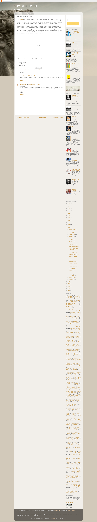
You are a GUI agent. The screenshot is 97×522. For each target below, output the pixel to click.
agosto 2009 (71, 236)
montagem (68, 418)
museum (77, 423)
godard (72, 377)
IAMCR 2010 (71, 251)
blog (71, 321)
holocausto (68, 382)
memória (73, 414)
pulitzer (70, 448)
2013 (69, 220)
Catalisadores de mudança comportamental (75, 76)
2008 (69, 281)
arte (21, 69)
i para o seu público (73, 263)
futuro (69, 374)
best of (74, 317)
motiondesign (78, 419)
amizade (70, 300)
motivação (70, 420)
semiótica (79, 458)
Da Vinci (67, 341)
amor (74, 300)
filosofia (75, 369)
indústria (77, 384)
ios (66, 394)
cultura (74, 338)
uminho (72, 478)
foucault (69, 373)
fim (80, 369)
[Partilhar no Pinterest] (41, 68)
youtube (72, 491)
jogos (67, 397)
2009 (69, 227)
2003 (69, 290)
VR (73, 488)
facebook (68, 364)
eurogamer (68, 359)
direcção (67, 345)
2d (66, 295)
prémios (76, 443)
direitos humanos (75, 345)
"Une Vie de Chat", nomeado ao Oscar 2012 (76, 53)
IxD (80, 394)
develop (74, 344)
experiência (68, 362)
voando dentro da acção (74, 254)
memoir (67, 414)
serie (69, 459)
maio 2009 (71, 241)
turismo (78, 477)
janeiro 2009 (71, 279)
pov (72, 443)
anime (77, 307)
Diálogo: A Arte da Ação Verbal (75, 180)
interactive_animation (73, 388)
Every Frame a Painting (76, 359)
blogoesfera (75, 321)
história (68, 381)
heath (78, 379)
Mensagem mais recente (23, 117)
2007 (69, 283)
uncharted (68, 480)
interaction (73, 387)
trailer (72, 476)
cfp (78, 325)
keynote (72, 399)
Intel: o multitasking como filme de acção (76, 32)
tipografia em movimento (74, 266)
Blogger (65, 518)
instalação (68, 387)
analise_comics (74, 301)
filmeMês (68, 369)
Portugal (74, 442)
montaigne (73, 418)
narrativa (34, 69)
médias (73, 413)
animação (68, 307)
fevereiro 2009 (72, 277)
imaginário (68, 384)
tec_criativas (69, 470)
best (67, 317)
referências (70, 451)
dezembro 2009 (72, 229)
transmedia (77, 476)
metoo (71, 415)
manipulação (78, 408)
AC (80, 295)
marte (67, 410)
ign (69, 383)
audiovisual (78, 313)
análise (79, 300)
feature (73, 367)
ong (69, 434)
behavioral (72, 316)
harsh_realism (71, 379)
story (78, 464)
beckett (67, 316)
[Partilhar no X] (38, 68)
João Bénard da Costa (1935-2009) (73, 249)
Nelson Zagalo (23, 84)
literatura (74, 404)
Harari (79, 378)
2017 (69, 213)
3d (71, 295)
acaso (75, 297)
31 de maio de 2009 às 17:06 (29, 75)
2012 (69, 222)
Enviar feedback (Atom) (27, 119)
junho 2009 (71, 239)
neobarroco (68, 428)
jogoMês (77, 396)
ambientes (78, 298)
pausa (69, 437)
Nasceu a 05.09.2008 (74, 190)
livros (56, 24)
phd (67, 439)
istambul (76, 394)
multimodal (68, 423)
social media (70, 463)
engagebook (68, 354)
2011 (69, 224)
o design (70, 259)
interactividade (28, 69)
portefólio (69, 442)
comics (23, 69)
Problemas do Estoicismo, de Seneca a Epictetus (76, 96)
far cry (72, 365)
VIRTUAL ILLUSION (25, 6)
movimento (75, 420)
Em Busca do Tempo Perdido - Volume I (76, 170)
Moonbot (67, 419)
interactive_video (69, 389)
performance (77, 437)
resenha (78, 453)
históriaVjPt (76, 381)
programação (77, 444)
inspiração (77, 386)
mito (77, 415)
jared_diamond (71, 395)
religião (74, 451)
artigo (78, 312)
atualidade (72, 313)
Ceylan (75, 325)
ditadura (78, 346)
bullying (77, 322)
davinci (71, 342)
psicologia (68, 447)
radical (78, 448)
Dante (67, 342)
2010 (69, 226)
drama (67, 350)
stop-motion (73, 464)
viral (75, 487)
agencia (79, 297)
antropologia (68, 309)
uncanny (77, 478)
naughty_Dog (71, 427)
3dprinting (76, 295)
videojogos (77, 486)
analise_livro (70, 306)
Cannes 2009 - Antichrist (74, 252)
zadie (76, 491)
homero (73, 382)
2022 (69, 205)
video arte (68, 484)
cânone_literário (70, 323)
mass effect (75, 410)
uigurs (67, 478)
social (79, 462)
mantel (73, 409)
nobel (75, 430)
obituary (68, 433)
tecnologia (78, 470)
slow (75, 462)
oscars (78, 434)
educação (75, 351)
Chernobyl (68, 326)
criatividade (69, 337)
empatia (76, 353)
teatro (77, 468)
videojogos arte (72, 268)
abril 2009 (71, 274)
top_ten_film (72, 475)
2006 (69, 285)
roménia (67, 457)
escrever (75, 357)
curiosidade (68, 340)
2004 (69, 288)
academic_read (78, 296)
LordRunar (53, 518)
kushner (77, 400)
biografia (73, 320)
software (76, 463)
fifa (78, 368)
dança (78, 341)
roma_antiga (70, 455)
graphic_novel (70, 378)
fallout (76, 364)
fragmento (74, 373)
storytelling (38, 69)
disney (74, 346)
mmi (80, 415)
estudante (76, 358)
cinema (78, 326)
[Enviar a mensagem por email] (35, 68)
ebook (78, 350)
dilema (78, 344)
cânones (79, 323)
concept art (77, 332)
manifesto (72, 408)
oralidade (73, 434)
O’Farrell (76, 432)
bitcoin (67, 321)
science (68, 458)
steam (67, 464)
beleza (78, 316)
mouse (21, 75)
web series (78, 490)
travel (67, 477)
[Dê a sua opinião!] (37, 68)
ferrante (67, 368)
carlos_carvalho (70, 325)
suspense (67, 468)
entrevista (77, 355)
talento (73, 468)
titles (77, 473)
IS (72, 394)
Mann (69, 409)
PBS (72, 437)
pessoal (72, 438)
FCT (69, 367)
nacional (75, 424)
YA (68, 491)
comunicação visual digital (74, 243)
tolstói (67, 475)
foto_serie (73, 372)
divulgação (68, 348)
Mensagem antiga (58, 117)
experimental (76, 362)
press (67, 444)
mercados (79, 414)
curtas (73, 340)
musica (67, 424)
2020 (69, 208)
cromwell (77, 337)
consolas (67, 336)
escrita (79, 357)
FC (80, 365)
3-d (68, 295)
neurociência (68, 429)
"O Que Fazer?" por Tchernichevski (76, 117)
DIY (77, 348)
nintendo (75, 429)
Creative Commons (71, 510)
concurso (68, 333)
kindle (67, 400)
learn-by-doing (74, 401)
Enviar (73, 23)
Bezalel (77, 318)
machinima (75, 406)
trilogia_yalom (72, 477)
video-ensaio (75, 484)
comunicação (69, 332)
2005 (69, 286)
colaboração (74, 329)
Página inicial (42, 117)
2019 (69, 210)
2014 (69, 219)
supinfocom (68, 467)
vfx (80, 481)
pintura (72, 439)
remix (80, 451)
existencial (76, 360)
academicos (70, 297)
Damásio (73, 341)
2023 (69, 203)
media (67, 413)
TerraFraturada (78, 472)
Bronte (73, 322)
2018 (69, 212)
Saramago (77, 457)
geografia (67, 377)
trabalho (78, 475)
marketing (77, 409)
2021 (69, 206)
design (67, 344)
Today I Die (71, 257)
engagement (76, 354)
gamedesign (75, 374)
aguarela (69, 298)
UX (73, 481)
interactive (79, 387)
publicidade (78, 447)
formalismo (68, 372)
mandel (69, 408)
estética (69, 358)
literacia (68, 404)
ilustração (76, 383)
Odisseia (73, 433)
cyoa (78, 340)
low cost (77, 405)
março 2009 (71, 275)
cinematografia (72, 328)
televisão (79, 471)
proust (74, 445)
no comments (71, 270)
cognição (69, 329)
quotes (74, 448)
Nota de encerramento (75, 43)
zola (71, 492)
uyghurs (76, 481)
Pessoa (67, 438)
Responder (22, 80)
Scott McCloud (20, 19)
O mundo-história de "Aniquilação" (76, 137)
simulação (68, 462)
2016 (69, 215)
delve (78, 342)
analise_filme (70, 303)
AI (72, 298)
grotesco (75, 378)
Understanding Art (76, 480)
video (77, 482)
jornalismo (73, 397)
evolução (69, 360)
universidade (68, 481)
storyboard (68, 466)
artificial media (72, 312)
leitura (79, 401)
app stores (74, 309)
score (74, 458)
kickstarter (77, 399)
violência (71, 487)
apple (78, 309)
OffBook (79, 433)
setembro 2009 (72, 234)
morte (72, 419)
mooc (78, 418)
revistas (74, 454)
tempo (69, 472)
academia (70, 296)
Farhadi (76, 365)
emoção (68, 353)
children (73, 326)
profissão (71, 444)
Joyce (69, 399)
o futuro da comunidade (74, 246)
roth (72, 457)
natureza (79, 425)
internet (79, 391)
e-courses (74, 350)
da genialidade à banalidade (74, 264)
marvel (71, 410)
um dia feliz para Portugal (74, 244)
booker (67, 322)
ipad (69, 394)
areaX (67, 310)
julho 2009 (71, 237)
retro (71, 454)
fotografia (79, 372)
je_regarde (77, 395)
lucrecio (67, 406)
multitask (73, 423)
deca (74, 342)
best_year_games (70, 318)
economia (68, 351)
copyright (72, 336)
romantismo (77, 455)
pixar (78, 439)
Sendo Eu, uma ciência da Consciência (75, 159)
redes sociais (78, 449)
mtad (80, 420)
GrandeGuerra (77, 377)
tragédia (67, 476)
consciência (75, 335)
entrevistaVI (68, 357)
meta (68, 415)
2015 (69, 217)
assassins (68, 313)
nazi (78, 427)
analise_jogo (69, 304)
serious (74, 459)
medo (78, 413)
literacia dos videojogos (73, 261)
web (74, 490)
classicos (79, 328)
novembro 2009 (72, 231)
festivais (73, 368)
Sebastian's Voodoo (73, 256)
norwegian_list (69, 432)
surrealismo (76, 467)
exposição (68, 363)
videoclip (68, 485)
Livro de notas (71, 271)
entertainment (69, 355)
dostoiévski (77, 349)
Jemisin (67, 396)
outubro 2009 (72, 232)
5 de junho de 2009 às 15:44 (34, 84)
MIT (74, 415)
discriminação (68, 346)
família (79, 364)
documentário (69, 349)
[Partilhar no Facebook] (39, 68)
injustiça (72, 386)
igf (80, 382)
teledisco (73, 471)
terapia (73, 472)
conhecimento (68, 335)
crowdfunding (68, 338)
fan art (69, 365)
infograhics (68, 386)
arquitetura (73, 310)
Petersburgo (77, 438)
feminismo (77, 367)
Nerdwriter (76, 428)
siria (72, 462)
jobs (72, 396)
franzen (79, 373)
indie (73, 384)
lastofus (68, 401)
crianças (77, 336)
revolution (79, 454)
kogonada (72, 400)
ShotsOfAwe (77, 461)
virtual (78, 487)
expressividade (75, 363)
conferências (75, 333)
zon (73, 492)
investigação (73, 393)
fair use (72, 364)
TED (70, 471)
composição (73, 331)
